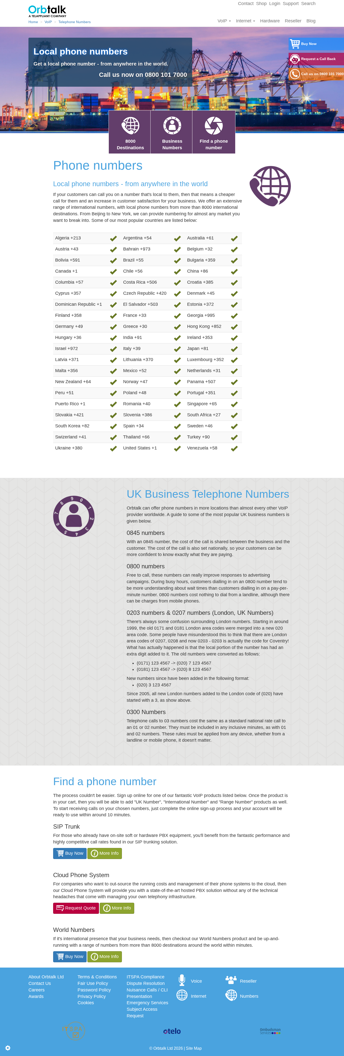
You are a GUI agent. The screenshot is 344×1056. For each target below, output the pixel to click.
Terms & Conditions (97, 976)
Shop (261, 3)
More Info (109, 853)
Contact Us (39, 983)
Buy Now (73, 853)
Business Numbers (172, 144)
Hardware (270, 20)
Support (291, 3)
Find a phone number (214, 144)
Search (308, 3)
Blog (311, 20)
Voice (196, 981)
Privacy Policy (92, 996)
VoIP (223, 20)
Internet (244, 20)
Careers (36, 989)
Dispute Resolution (146, 983)
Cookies (86, 1002)
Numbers (249, 996)
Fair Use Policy (93, 983)
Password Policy (94, 989)
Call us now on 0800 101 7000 (143, 74)
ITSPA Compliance (145, 976)
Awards (36, 996)
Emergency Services (147, 1002)
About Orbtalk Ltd (46, 976)
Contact (246, 3)
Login (274, 3)
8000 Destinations (130, 144)
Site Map (194, 1048)
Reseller (293, 20)
